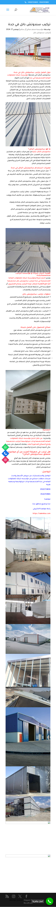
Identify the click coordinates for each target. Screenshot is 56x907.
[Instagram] (5, 460)
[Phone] (5, 453)
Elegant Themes (31, 900)
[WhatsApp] (5, 447)
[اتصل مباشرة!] (49, 901)
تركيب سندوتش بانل (41, 33)
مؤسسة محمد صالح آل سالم (31, 30)
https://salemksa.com (41, 514)
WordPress (28, 903)
